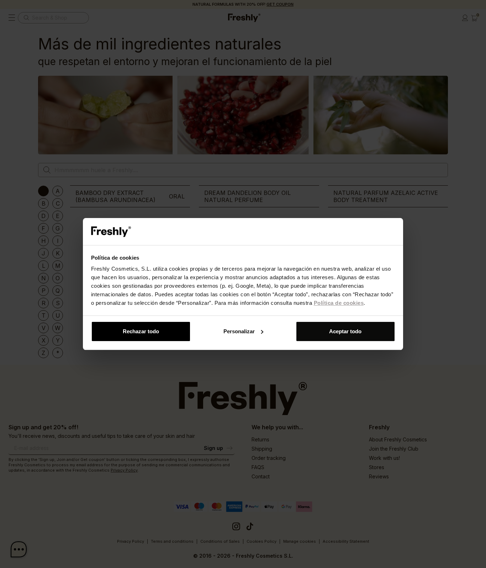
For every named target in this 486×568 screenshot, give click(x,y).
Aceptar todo (345, 331)
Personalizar (239, 331)
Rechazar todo (141, 331)
